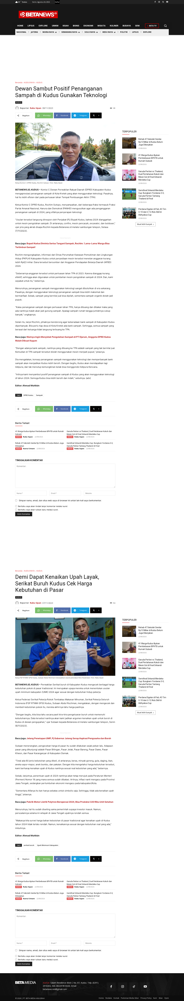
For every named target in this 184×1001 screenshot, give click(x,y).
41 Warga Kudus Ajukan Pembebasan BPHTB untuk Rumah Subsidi (150, 158)
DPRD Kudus (28, 395)
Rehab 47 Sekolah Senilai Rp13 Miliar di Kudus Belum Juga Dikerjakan (150, 142)
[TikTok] (134, 987)
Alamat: (46, 982)
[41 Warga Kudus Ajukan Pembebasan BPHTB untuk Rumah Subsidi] (129, 159)
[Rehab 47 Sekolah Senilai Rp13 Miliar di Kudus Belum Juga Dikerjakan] (129, 143)
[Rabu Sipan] (17, 108)
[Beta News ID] (38, 14)
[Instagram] (159, 2)
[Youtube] (167, 2)
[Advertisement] (92, 56)
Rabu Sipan (35, 108)
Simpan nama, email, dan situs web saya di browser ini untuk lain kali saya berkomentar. (60, 500)
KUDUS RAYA (29, 82)
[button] (165, 25)
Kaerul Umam (29, 448)
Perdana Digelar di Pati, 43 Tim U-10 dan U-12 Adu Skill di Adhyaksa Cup (152, 212)
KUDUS (39, 82)
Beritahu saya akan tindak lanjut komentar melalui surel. (43, 506)
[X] (163, 2)
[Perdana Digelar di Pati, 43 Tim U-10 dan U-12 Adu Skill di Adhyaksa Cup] (129, 213)
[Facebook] (155, 2)
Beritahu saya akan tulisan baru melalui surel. (38, 510)
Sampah (39, 395)
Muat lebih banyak (144, 224)
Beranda (18, 82)
